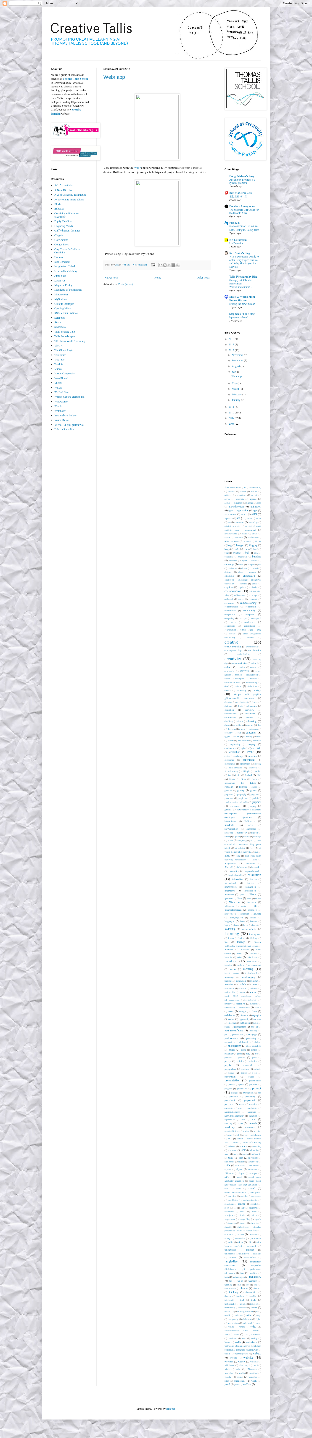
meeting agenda (232, 973)
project (256, 1088)
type (259, 1315)
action (243, 491)
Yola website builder (65, 415)
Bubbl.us (59, 208)
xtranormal (239, 1380)
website (248, 1357)
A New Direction (63, 190)
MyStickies (60, 299)
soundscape (256, 1196)
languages (229, 921)
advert (254, 495)
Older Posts (203, 277)
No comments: (140, 264)
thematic (257, 1288)
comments (229, 603)
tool (242, 1299)
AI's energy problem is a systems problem (242, 181)
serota (245, 1154)
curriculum (229, 671)
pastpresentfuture (234, 1030)
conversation (230, 629)
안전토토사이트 (238, 196)
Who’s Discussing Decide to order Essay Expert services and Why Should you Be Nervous (244, 261)
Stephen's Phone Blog (242, 314)
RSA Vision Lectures (66, 313)
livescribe (245, 949)
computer (249, 614)
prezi (241, 1084)
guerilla (228, 809)
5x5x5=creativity (63, 185)
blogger (240, 545)
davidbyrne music (233, 682)
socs (226, 1188)
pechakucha (237, 1034)
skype (239, 1169)
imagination (230, 863)
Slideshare (60, 327)
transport (254, 1303)
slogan (241, 1173)
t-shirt (230, 1242)
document (250, 713)
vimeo (245, 1330)
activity (228, 495)
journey (244, 905)
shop (241, 1157)
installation (254, 875)
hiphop (236, 836)
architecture (230, 514)
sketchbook (253, 1161)
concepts (243, 618)
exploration (245, 763)
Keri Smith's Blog (239, 253)
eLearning (247, 736)
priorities (253, 1084)
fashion (257, 771)
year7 (227, 1384)
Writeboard (60, 411)
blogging (253, 545)
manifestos (252, 961)
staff (243, 1207)
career (240, 564)
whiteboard (230, 1365)
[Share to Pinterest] (178, 265)
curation (241, 667)
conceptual (256, 618)
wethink (254, 1361)
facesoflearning (231, 771)
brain (246, 549)
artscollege (253, 522)
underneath (247, 1323)
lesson (231, 938)
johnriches (229, 905)
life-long (253, 938)
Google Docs (61, 244)
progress (228, 1088)
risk (237, 1134)
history (246, 836)
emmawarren (243, 740)
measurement (254, 965)
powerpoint (230, 1076)
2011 (232, 406)
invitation (229, 894)
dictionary (229, 706)
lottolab (253, 953)
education (251, 732)
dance (227, 678)
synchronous (255, 1238)
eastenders (253, 729)
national (254, 1003)
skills (227, 1165)
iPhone (252, 894)
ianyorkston (240, 848)
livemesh (229, 949)
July (234, 371)
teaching (253, 1273)
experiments (230, 763)
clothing (243, 583)
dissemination (231, 713)
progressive (242, 1088)
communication (231, 606)
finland (232, 779)
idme (238, 855)
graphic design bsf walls (236, 802)
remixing (229, 1123)
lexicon (241, 938)
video (253, 1326)
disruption (229, 709)
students (228, 1226)
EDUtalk (234, 223)
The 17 (58, 345)
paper (255, 1022)
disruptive (249, 709)
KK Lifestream (238, 240)
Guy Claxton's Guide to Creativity (67, 250)
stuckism (254, 1223)
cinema (252, 571)
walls (238, 1342)
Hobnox (58, 257)
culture (228, 667)
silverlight (253, 1157)
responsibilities (231, 1131)
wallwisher (251, 1342)
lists (226, 942)
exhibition (252, 755)
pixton (254, 1049)
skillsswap (240, 1165)
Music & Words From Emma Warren (242, 298)
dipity (240, 706)
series (235, 1154)
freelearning (230, 782)
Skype (57, 322)
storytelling (245, 1219)
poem (254, 1057)
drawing (252, 721)
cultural (254, 663)
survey (227, 1238)
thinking (233, 1292)
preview (231, 1084)
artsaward (239, 522)
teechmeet (253, 1280)
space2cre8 (229, 1203)
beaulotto (238, 537)
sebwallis (253, 1150)
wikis (227, 1369)
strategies (231, 1223)
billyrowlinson (231, 541)
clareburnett (249, 575)
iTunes (258, 898)
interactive (237, 879)
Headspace (251, 828)
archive (244, 514)
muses (242, 992)
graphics (256, 802)
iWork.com (234, 902)
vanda (231, 1326)
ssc (235, 1207)
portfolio (245, 1068)
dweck (242, 729)
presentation (232, 1080)
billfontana (253, 537)
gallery (240, 790)
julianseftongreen (233, 909)
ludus (239, 957)
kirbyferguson (236, 917)
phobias (257, 1042)
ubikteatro (246, 1319)
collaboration (233, 591)
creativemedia (252, 646)
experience (229, 759)
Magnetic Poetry (63, 285)
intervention (250, 886)
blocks (258, 541)
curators (253, 667)
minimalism (241, 980)
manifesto (231, 961)
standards (253, 1207)
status (243, 1211)
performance (231, 1038)
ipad (242, 894)
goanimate (229, 798)
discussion (252, 705)
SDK (243, 1150)
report (240, 1123)
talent (240, 1242)
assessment (250, 529)
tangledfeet (231, 1261)
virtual (255, 1330)
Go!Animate (61, 240)
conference (249, 622)
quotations (252, 1108)
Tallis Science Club (64, 331)
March (236, 388)
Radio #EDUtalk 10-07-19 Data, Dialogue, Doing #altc (244, 228)
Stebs (254, 1211)
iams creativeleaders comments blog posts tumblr (243, 844)
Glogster (59, 235)
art (238, 518)
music (253, 992)
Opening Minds (62, 308)
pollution (253, 1061)
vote (244, 1338)
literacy (241, 942)
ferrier (238, 775)
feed (229, 775)
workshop (253, 1376)
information (242, 867)
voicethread (256, 1334)
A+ (244, 487)
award (227, 537)
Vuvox (58, 382)
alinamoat (238, 502)
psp (259, 1092)
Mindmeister (61, 294)
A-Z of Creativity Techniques (70, 194)
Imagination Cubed (64, 266)
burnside (233, 560)
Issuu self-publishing (65, 271)
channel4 (229, 571)
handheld (229, 825)
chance (244, 568)
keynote (257, 913)
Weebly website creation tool (69, 396)
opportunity (244, 1019)
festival (248, 775)
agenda (253, 498)
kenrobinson (230, 913)
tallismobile (230, 1253)
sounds (243, 1196)
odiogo (242, 1011)
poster (231, 1072)
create (232, 633)
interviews (230, 890)
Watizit (58, 387)
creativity (233, 658)
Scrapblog (59, 317)
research (252, 1123)
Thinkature (60, 355)
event (250, 751)
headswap (229, 832)
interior (253, 879)
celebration (233, 568)
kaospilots (252, 909)
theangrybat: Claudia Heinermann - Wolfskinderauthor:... (240, 283)
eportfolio (256, 748)
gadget (254, 786)
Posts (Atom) (125, 284)
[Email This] (160, 265)
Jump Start (60, 275)
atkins (244, 533)
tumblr (254, 1307)
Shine (230, 1157)
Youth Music (61, 420)
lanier (242, 921)
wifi (256, 1365)
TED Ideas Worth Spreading (69, 341)
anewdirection (236, 506)
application (243, 510)
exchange (238, 755)
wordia (241, 1373)
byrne (244, 560)
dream (227, 725)
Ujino (258, 1319)
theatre (244, 1288)
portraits (257, 1068)
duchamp (232, 729)
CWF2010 (244, 671)
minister (254, 980)
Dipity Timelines (63, 221)
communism (251, 606)
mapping (228, 965)
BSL (256, 552)
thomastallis (251, 1292)
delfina (227, 690)
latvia (245, 925)
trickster (243, 1307)
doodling (229, 721)
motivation (229, 988)
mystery (228, 1003)
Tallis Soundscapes (64, 336)
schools (231, 1146)
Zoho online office (64, 429)
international (230, 883)
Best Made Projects (240, 193)
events (227, 755)
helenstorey (242, 832)
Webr (137, 168)
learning (232, 933)
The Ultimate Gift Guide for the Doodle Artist (244, 211)
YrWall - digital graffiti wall (69, 424)
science (243, 1146)
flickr (243, 779)
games (253, 790)
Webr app (114, 77)
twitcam (238, 1315)
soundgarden (255, 1192)
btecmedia (242, 556)
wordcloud (229, 1373)
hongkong (242, 840)
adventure (241, 495)
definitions (252, 686)
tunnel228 (229, 1311)
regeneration (230, 1119)
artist (249, 518)
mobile (242, 984)
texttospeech (230, 1288)
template (228, 1284)
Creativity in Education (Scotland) (66, 214)
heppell (254, 832)
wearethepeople (241, 1353)
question (253, 1104)
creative (231, 642)
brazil (255, 549)
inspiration (234, 871)
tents (239, 1284)
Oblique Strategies (64, 303)
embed (231, 740)
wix (238, 1369)
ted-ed (240, 1280)
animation (256, 506)
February (237, 394)
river (245, 1134)
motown (242, 988)
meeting (248, 969)
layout (255, 925)
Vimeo (58, 369)
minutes (229, 984)
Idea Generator (62, 261)
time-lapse (240, 1296)
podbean (228, 1057)
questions (229, 1108)
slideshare (252, 1169)
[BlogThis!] (165, 265)
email (258, 736)
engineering (235, 744)
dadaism (238, 674)
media (233, 969)
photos (232, 1049)
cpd (251, 629)
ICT (252, 847)
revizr (230, 1134)
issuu (249, 898)
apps (255, 510)
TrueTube (59, 359)
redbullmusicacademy (234, 1115)
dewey (255, 702)
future (253, 782)
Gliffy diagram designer (67, 230)
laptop (227, 925)
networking (230, 1007)
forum (254, 779)
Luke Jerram (252, 957)
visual (236, 1334)
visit (227, 1334)
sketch (241, 1161)
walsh (227, 1353)
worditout (253, 1373)
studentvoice (243, 1226)
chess (240, 571)
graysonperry (235, 805)
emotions (257, 740)
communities (230, 610)
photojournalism (253, 1045)
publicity (234, 1096)
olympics (256, 1015)
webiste (233, 1357)
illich (254, 859)
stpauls (258, 1219)
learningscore (255, 934)
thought (228, 1296)
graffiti (255, 798)
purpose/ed (249, 1100)
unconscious (233, 1323)
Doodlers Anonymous (242, 206)
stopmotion (230, 1219)
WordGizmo (61, 401)
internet (250, 883)
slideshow (229, 1173)
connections (230, 625)
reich (243, 1119)
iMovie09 (229, 867)
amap (258, 502)
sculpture (232, 1150)
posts (254, 1072)
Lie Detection (236, 243)
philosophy (244, 1042)
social (239, 1176)
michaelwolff (251, 973)
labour (253, 917)
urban (258, 1323)
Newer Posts (112, 277)
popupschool (230, 1068)
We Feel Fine (61, 392)
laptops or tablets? (238, 317)
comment (253, 599)
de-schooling (251, 682)
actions (254, 491)
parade (227, 1026)
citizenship (229, 575)
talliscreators (230, 1249)
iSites (239, 898)
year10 (254, 1380)
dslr (259, 725)
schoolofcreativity (252, 1142)
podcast (241, 1057)
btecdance (229, 556)
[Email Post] (153, 264)
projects (234, 1092)
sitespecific (229, 1161)
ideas (227, 855)
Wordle (58, 406)
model (254, 984)
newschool (244, 1007)
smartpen (253, 1173)
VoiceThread (61, 378)
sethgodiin (256, 1154)
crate (259, 629)
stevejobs (229, 1215)
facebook (253, 767)
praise (251, 1076)
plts (256, 1053)
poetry (228, 1061)
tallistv (233, 1257)
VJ (245, 1334)
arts (229, 522)
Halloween (249, 821)
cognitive (242, 587)
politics (240, 1061)
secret (227, 1154)
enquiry (251, 744)
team (227, 1276)
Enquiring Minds (63, 226)
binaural (247, 541)
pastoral (254, 1026)
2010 (232, 412)
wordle (228, 1376)
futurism (243, 786)
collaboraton (240, 595)
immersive (250, 863)
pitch (243, 1049)
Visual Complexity (64, 373)
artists (258, 518)
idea (256, 851)
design (257, 690)
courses (243, 629)
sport (227, 1207)
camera (254, 560)
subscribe (229, 1234)
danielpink (239, 678)
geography (241, 794)
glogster (254, 794)
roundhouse (256, 1134)
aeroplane (240, 498)
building (256, 556)
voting (254, 1338)
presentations (255, 1080)
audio (254, 533)
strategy (243, 1223)
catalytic (251, 564)
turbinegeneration (245, 1311)
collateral (229, 599)
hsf (252, 840)
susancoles (240, 1238)
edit (239, 732)
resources (249, 1127)
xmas (227, 1380)
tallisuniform (250, 1257)
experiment (248, 759)
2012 (232, 350)
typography (233, 1319)
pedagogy (252, 1034)
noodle (258, 1007)
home (230, 840)
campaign (229, 564)
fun (242, 782)
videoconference (232, 1330)
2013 (232, 344)
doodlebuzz (250, 717)
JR (255, 905)
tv (257, 1311)
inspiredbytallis (235, 875)
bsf (247, 552)
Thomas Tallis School (75, 79)
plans (239, 1053)
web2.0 (257, 1353)
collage (254, 595)
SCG (230, 1138)
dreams (249, 725)
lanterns (253, 921)
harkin (251, 825)
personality (251, 1038)
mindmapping (248, 976)
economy (229, 732)
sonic (238, 1188)
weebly (241, 1361)
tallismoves (244, 1253)
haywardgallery (231, 828)
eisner (236, 736)
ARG (254, 514)
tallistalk (257, 1253)
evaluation (234, 752)
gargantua (229, 794)
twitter (249, 1315)
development (242, 702)
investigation (250, 890)
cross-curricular (239, 663)
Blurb (57, 204)
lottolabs (229, 957)
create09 (250, 637)
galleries (228, 790)
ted (230, 1280)
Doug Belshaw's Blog (241, 176)
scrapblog (256, 1146)
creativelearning (233, 646)
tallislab (250, 1249)
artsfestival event (232, 526)
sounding (232, 1196)
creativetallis (254, 650)
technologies (239, 1276)
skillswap (253, 1165)
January (236, 400)
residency (230, 1127)
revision (257, 1131)
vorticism (232, 1338)
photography (234, 1045)
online (231, 1019)
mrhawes (254, 988)
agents (227, 502)
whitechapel (244, 1365)
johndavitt (251, 902)
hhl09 (227, 836)
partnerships (240, 1026)
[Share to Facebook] (173, 265)
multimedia (230, 992)
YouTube (247, 1384)
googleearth (243, 798)
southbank (233, 1200)
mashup (240, 965)
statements (229, 1211)
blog (229, 545)
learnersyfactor (249, 929)
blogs (227, 549)
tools (253, 1299)
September (238, 360)
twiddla (228, 1315)
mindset (228, 980)
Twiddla (58, 364)
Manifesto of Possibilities (68, 289)
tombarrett (229, 1300)
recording (252, 1111)
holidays (257, 836)
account (231, 491)
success (240, 1234)
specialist (254, 1203)
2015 (232, 339)
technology (255, 1276)
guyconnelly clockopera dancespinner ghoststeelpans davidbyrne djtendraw (243, 813)
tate (241, 1273)
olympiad (244, 1015)
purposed (229, 1104)
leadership (230, 929)
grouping (252, 805)
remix (253, 1119)
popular (228, 1065)
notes (230, 1011)
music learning (251, 1000)
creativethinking (243, 654)
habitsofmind (230, 821)
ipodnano (229, 898)
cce (259, 564)
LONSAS (59, 280)
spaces (241, 1203)
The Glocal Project (64, 350)
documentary (230, 717)
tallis (250, 1242)
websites (229, 1361)
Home (157, 277)
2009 (232, 418)
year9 (236, 1384)
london (240, 953)
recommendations (232, 1111)
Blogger (170, 1408)
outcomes (231, 1022)
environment (231, 748)
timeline (253, 1296)
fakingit (246, 771)
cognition (229, 587)
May (235, 383)
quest (241, 1104)
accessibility (255, 487)
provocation (248, 1092)
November (238, 355)
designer (228, 702)
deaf (227, 686)
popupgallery (249, 1065)
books (236, 549)
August (236, 366)
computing (229, 618)
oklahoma (230, 1015)
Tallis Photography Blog (243, 277)
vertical (242, 1326)
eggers (227, 736)
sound (252, 1188)
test (247, 1284)
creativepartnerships (233, 650)
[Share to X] (169, 265)
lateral (237, 925)
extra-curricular (235, 767)
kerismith (245, 913)
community (249, 610)
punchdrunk (230, 1100)
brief (227, 552)
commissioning (248, 603)
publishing (250, 1096)
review (246, 1131)
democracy (241, 690)
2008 (232, 423)
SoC (227, 1176)
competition (230, 614)
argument (229, 518)
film (259, 775)
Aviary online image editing (69, 199)
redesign (253, 1115)
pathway (253, 1030)
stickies (242, 1215)
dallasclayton (252, 674)
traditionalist (230, 1303)
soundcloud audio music (235, 1192)
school (240, 1138)
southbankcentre (250, 1200)
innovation (256, 867)
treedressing (230, 1307)
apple (230, 510)
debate (238, 686)
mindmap (229, 976)
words (240, 1376)
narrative (240, 1003)
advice (227, 498)
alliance (249, 502)
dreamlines (238, 725)
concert (233, 622)
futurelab (229, 786)
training (243, 1303)
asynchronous (231, 533)
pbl (226, 1034)
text (255, 1284)
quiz (240, 1108)
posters (244, 1072)
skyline (228, 1169)
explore (257, 763)
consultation (249, 625)
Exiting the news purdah (242, 303)
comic (240, 599)
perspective (230, 1042)
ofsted (254, 1011)
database (253, 678)
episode (244, 748)
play (248, 1053)
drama (240, 721)
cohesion (254, 587)
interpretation (231, 886)
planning (229, 1053)
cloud (254, 583)
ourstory (257, 1019)
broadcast (237, 552)
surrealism (253, 1234)
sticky (254, 1215)
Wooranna (252, 1369)
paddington (245, 1022)
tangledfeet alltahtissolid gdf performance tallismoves (243, 1269)
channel (254, 568)
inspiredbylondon (253, 871)
